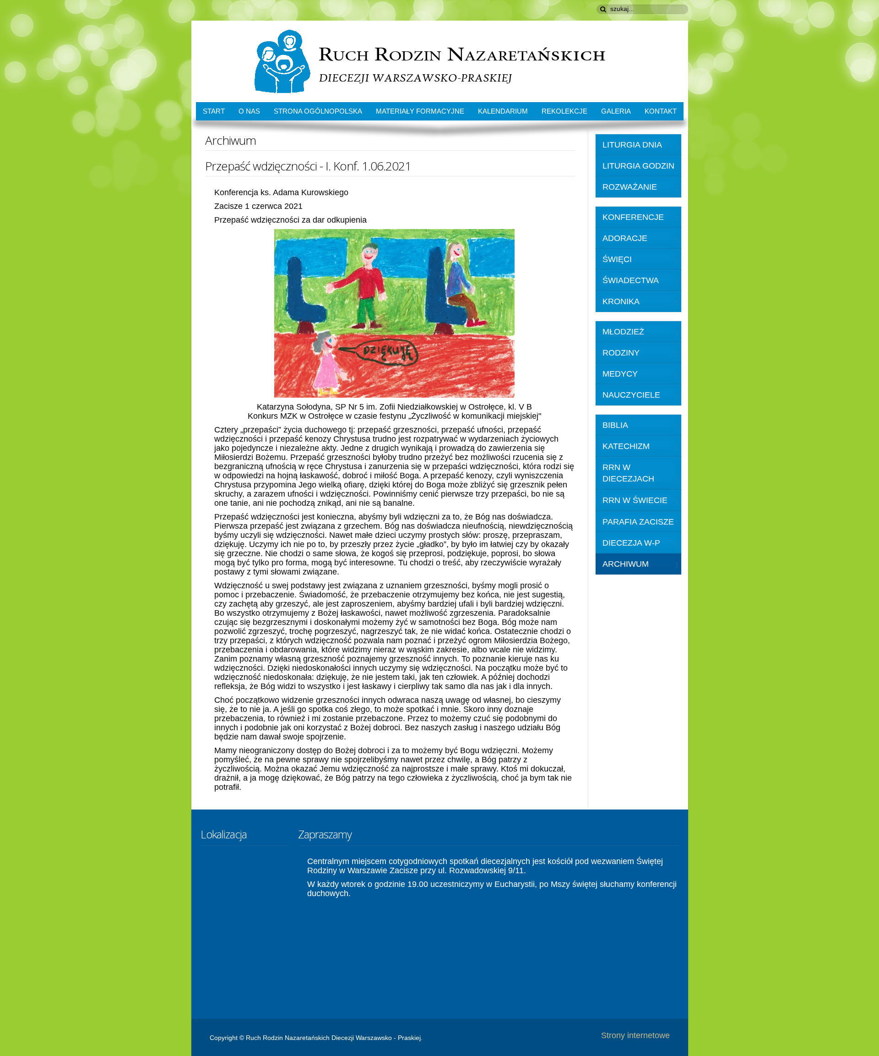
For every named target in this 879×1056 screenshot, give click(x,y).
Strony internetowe (635, 1035)
